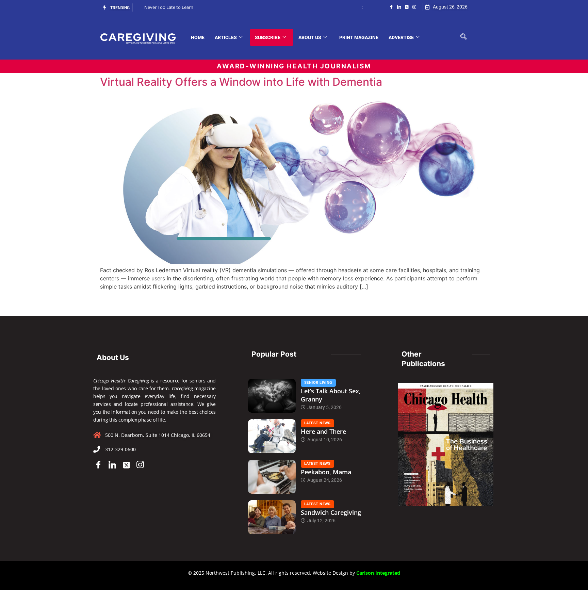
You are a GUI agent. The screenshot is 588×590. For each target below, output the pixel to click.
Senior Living (318, 382)
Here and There (323, 431)
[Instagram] (414, 6)
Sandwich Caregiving (331, 512)
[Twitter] (407, 6)
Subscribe (267, 37)
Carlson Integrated (378, 573)
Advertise (401, 37)
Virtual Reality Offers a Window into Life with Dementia (241, 81)
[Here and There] (272, 436)
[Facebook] (391, 6)
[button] (464, 37)
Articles (226, 37)
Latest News (317, 423)
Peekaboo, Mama (326, 472)
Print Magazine (358, 37)
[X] (126, 465)
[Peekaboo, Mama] (272, 477)
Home (198, 37)
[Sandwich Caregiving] (272, 517)
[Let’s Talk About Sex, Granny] (272, 396)
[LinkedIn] (399, 6)
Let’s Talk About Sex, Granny (331, 395)
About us (309, 37)
